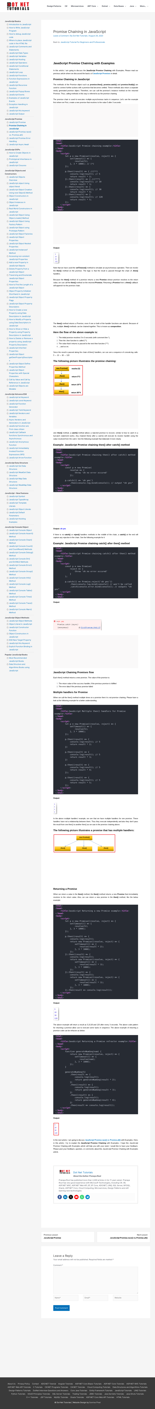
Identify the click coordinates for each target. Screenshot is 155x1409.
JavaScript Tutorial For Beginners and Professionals (83, 42)
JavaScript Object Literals (20, 509)
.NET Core (91, 6)
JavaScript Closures (17, 165)
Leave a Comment (61, 36)
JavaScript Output (16, 114)
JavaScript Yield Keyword (20, 410)
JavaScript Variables (17, 56)
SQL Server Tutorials (61, 1394)
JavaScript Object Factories (21, 234)
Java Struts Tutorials (135, 1394)
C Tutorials (38, 1387)
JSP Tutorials (46, 1397)
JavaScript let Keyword (19, 397)
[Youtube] (76, 1197)
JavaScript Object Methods (20, 621)
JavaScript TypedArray (18, 499)
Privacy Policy (24, 1384)
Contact (35, 1384)
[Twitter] (71, 1197)
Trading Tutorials (79, 1394)
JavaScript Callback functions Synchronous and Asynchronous (21, 435)
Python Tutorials (18, 1394)
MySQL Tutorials (61, 1397)
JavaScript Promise (17, 122)
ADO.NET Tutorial (48, 1384)
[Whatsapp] (82, 1197)
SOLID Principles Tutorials (39, 1394)
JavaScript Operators (18, 63)
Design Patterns (54, 6)
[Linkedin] (65, 1197)
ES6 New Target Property (20, 640)
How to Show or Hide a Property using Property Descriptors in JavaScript (20, 332)
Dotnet (105, 6)
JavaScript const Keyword (20, 400)
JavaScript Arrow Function (20, 457)
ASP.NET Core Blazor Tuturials (88, 1384)
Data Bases (119, 6)
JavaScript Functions (18, 75)
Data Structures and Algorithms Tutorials (130, 1387)
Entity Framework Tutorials (100, 1390)
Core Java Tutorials (79, 1390)
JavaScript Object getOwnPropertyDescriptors (20, 357)
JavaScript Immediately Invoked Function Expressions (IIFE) (19, 451)
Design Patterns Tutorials (20, 1390)
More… (143, 6)
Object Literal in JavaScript (20, 624)
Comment (58, 1265)
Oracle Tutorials (77, 1397)
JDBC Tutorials (95, 1394)
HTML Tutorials (123, 1397)
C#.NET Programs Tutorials (56, 1387)
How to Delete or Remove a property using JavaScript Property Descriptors (21, 341)
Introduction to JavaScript (20, 24)
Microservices (77, 6)
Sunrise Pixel (95, 1402)
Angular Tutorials (65, 1384)
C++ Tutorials (32, 1397)
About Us (12, 1384)
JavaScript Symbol (17, 496)
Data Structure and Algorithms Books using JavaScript (19, 667)
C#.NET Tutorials (77, 1387)
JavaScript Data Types (18, 53)
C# (66, 6)
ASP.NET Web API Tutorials (19, 1387)
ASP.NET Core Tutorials (114, 1384)
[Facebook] (60, 1197)
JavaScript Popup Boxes (19, 91)
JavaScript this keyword (19, 110)
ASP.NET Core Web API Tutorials (100, 1397)
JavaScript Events (16, 95)
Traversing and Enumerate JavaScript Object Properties (20, 278)
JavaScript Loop (16, 72)
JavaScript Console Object (20, 530)
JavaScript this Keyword (19, 643)
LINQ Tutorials (140, 1390)
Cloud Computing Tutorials (98, 1387)
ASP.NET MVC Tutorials (136, 1384)
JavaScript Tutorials (123, 1390)
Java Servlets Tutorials (114, 1394)
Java (132, 6)
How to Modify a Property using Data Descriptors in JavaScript (20, 322)
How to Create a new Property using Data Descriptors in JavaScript (20, 313)
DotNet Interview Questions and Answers (50, 1390)
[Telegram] (87, 1197)
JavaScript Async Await (19, 144)
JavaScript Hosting (17, 59)
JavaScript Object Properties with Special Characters (19, 373)
